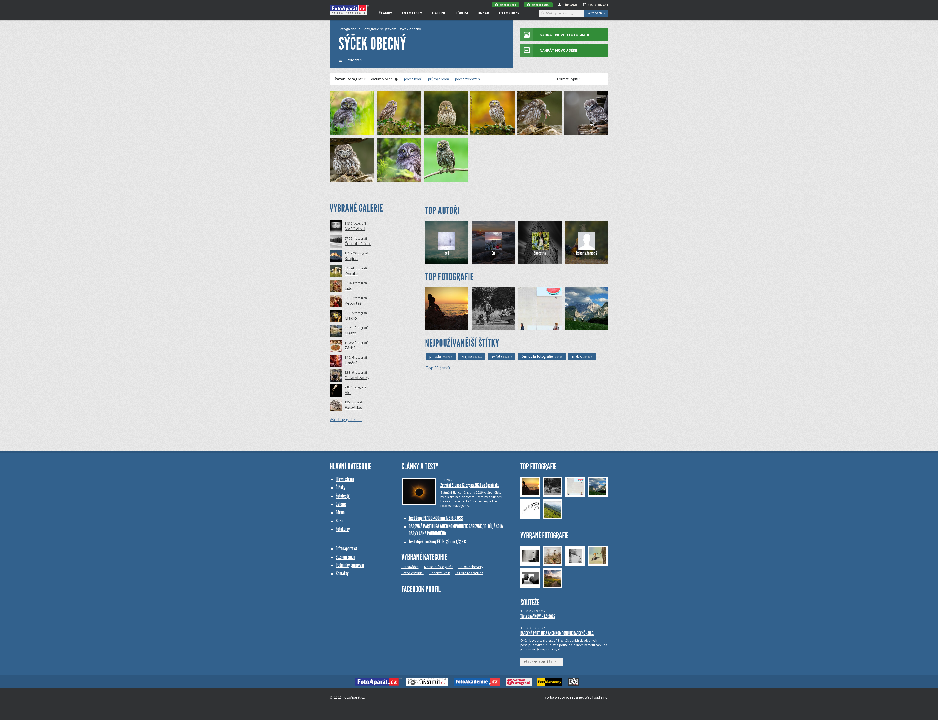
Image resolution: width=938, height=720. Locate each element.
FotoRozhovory (470, 566)
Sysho (531, 326)
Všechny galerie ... (346, 419)
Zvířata (351, 273)
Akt (348, 392)
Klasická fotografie (438, 566)
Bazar (483, 13)
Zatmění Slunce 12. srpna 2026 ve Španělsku (469, 485)
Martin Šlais (346, 131)
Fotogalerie (347, 29)
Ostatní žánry (357, 377)
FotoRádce (410, 566)
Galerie (439, 13)
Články (385, 13)
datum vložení (382, 79)
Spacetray (540, 253)
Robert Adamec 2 (586, 253)
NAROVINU (355, 228)
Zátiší (350, 348)
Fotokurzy (509, 13)
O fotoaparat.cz (346, 548)
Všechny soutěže (539, 662)
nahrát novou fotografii (564, 34)
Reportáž (353, 303)
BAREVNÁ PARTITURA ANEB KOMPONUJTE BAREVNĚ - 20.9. (557, 633)
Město (350, 333)
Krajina (351, 258)
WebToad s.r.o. (596, 697)
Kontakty (342, 573)
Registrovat (597, 5)
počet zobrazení (467, 79)
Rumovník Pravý (585, 326)
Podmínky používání (350, 565)
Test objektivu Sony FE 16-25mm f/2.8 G (437, 541)
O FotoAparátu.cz (469, 573)
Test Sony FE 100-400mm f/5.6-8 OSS (436, 518)
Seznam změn (345, 556)
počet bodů (413, 79)
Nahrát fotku (540, 5)
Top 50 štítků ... (439, 368)
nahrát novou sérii (558, 50)
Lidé (348, 288)
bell (447, 253)
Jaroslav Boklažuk (446, 326)
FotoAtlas (353, 407)
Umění (351, 362)
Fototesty (412, 13)
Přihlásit (570, 5)
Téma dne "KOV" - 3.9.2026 (537, 616)
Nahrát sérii (508, 5)
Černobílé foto (358, 243)
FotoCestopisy (412, 573)
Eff (493, 253)
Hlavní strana (345, 479)
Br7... (483, 326)
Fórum (462, 13)
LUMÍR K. (438, 178)
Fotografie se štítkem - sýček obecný (391, 29)
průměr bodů (438, 79)
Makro (351, 318)
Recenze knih (439, 573)
